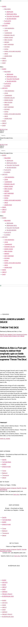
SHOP (4, 63)
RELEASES (7, 9)
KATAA (6, 49)
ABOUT (4, 60)
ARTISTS (4, 25)
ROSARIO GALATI (9, 35)
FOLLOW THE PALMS (12, 16)
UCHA (6, 30)
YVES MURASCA (9, 28)
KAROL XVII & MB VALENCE (12, 51)
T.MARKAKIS (8, 33)
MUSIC (4, 6)
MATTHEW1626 (9, 44)
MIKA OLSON (8, 40)
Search (2, 132)
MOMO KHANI (8, 37)
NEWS (4, 58)
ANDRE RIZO (8, 56)
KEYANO (6, 47)
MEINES (6, 42)
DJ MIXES (7, 23)
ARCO (6, 53)
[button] (14, 67)
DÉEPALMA (9, 11)
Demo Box (16, 494)
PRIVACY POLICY (14, 562)
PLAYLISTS (7, 21)
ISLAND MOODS (11, 18)
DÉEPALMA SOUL (11, 14)
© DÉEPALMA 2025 (8, 596)
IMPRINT (14, 559)
